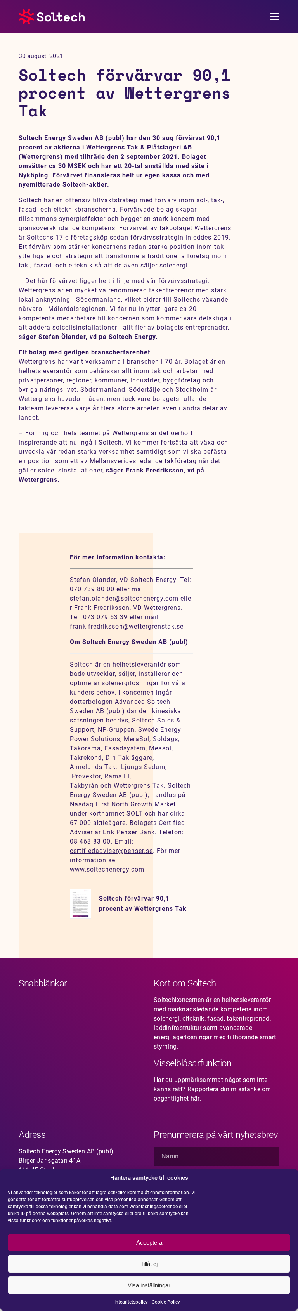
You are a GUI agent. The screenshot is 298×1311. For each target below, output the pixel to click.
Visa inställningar (149, 1285)
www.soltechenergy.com (107, 869)
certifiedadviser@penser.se (111, 850)
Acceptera (149, 1242)
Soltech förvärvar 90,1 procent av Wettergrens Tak (143, 903)
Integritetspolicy (131, 1302)
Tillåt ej (149, 1264)
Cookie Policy (166, 1302)
